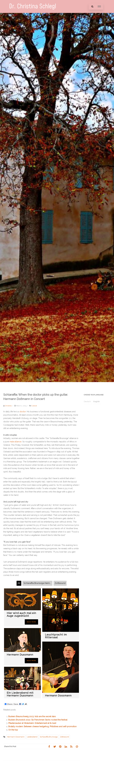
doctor (23, 411)
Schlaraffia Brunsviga (49, 737)
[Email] (77, 746)
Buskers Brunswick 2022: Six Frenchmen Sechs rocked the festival (37, 720)
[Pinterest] (60, 746)
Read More (31, 622)
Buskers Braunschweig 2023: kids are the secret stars (32, 716)
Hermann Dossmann (15, 737)
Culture (34, 406)
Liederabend (32, 737)
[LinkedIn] (66, 746)
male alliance (15, 442)
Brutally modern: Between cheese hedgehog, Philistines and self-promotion (42, 726)
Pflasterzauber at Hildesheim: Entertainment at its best (32, 723)
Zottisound (64, 737)
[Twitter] (54, 746)
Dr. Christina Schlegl (32, 6)
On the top (13, 730)
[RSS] (71, 746)
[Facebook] (49, 746)
